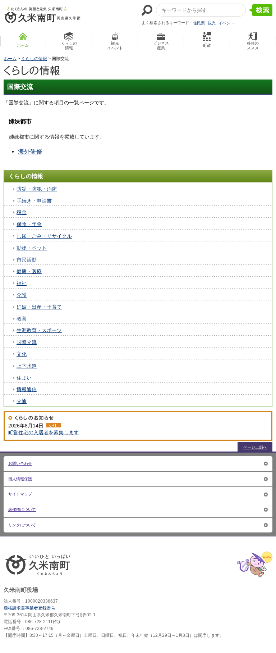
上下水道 (27, 366)
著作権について (22, 509)
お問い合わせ (20, 463)
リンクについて (22, 525)
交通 (22, 401)
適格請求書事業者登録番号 (29, 608)
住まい (24, 378)
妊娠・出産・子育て (39, 307)
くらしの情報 (34, 58)
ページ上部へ (255, 447)
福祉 (22, 283)
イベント (226, 23)
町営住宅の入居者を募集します (43, 432)
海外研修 (30, 151)
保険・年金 (29, 224)
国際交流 (27, 342)
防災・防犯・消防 (37, 189)
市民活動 (27, 260)
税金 (22, 212)
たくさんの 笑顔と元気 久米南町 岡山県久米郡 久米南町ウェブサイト (42, 14)
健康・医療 (29, 271)
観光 (212, 23)
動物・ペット (32, 248)
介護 (22, 295)
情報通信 (27, 389)
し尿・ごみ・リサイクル (44, 236)
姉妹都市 (20, 121)
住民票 (199, 23)
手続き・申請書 (34, 201)
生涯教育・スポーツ (39, 330)
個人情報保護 (20, 479)
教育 (22, 319)
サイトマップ (20, 494)
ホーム (10, 58)
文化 (22, 354)
